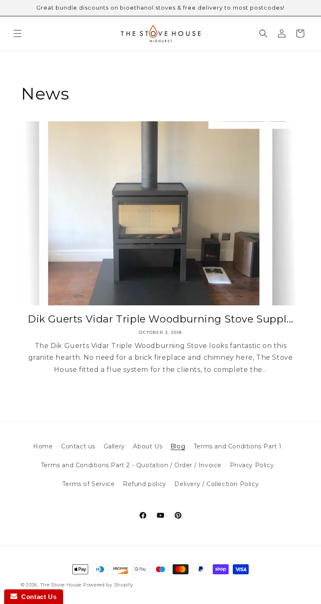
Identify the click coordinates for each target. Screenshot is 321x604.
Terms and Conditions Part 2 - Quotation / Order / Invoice (131, 465)
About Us (147, 446)
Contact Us (36, 596)
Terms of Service (88, 484)
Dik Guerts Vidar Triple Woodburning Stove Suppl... (160, 319)
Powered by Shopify (108, 585)
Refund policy (144, 484)
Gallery (114, 446)
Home (43, 446)
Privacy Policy (252, 465)
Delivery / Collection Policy (216, 484)
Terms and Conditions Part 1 (238, 446)
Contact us (78, 446)
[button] (17, 33)
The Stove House (61, 585)
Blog (178, 446)
